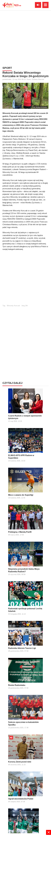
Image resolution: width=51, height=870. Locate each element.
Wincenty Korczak (13, 306)
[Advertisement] (25, 37)
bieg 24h (25, 306)
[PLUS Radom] (11, 5)
